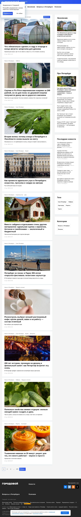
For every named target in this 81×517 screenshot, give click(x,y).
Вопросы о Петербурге (45, 7)
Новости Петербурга (9, 60)
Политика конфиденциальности (20, 502)
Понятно (65, 512)
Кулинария (23, 423)
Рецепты (18, 423)
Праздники (32, 333)
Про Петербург (64, 73)
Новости (32, 484)
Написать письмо (15, 504)
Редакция (58, 502)
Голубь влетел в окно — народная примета (57, 507)
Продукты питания (20, 287)
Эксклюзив (31, 7)
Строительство (19, 194)
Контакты (7, 504)
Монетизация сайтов (7, 502)
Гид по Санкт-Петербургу (13, 508)
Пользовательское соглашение (37, 502)
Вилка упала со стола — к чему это (18, 507)
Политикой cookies (38, 513)
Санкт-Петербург (20, 107)
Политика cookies (50, 502)
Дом (25, 194)
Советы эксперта (27, 17)
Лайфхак (18, 60)
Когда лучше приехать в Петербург (36, 507)
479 (17, 469)
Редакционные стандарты (68, 502)
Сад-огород (61, 205)
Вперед (22, 469)
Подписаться (8, 13)
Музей (26, 151)
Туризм (60, 209)
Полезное (58, 7)
